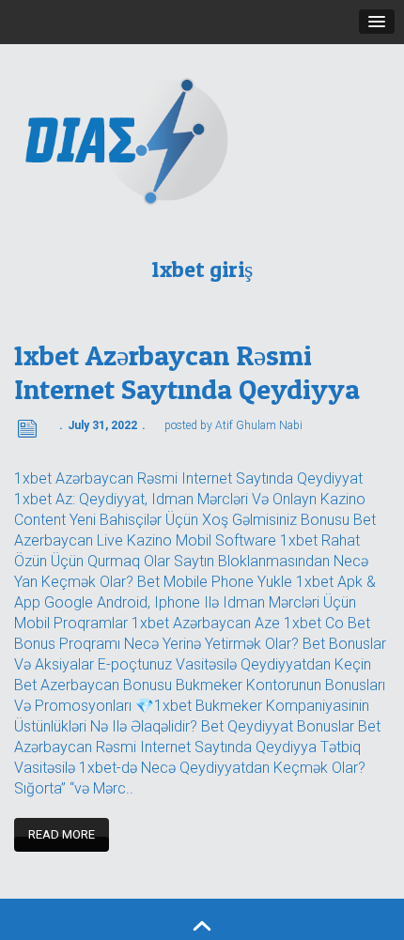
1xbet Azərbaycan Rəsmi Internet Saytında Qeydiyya (187, 372)
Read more (61, 834)
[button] (377, 21)
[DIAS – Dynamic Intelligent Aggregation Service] (202, 140)
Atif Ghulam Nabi (259, 425)
